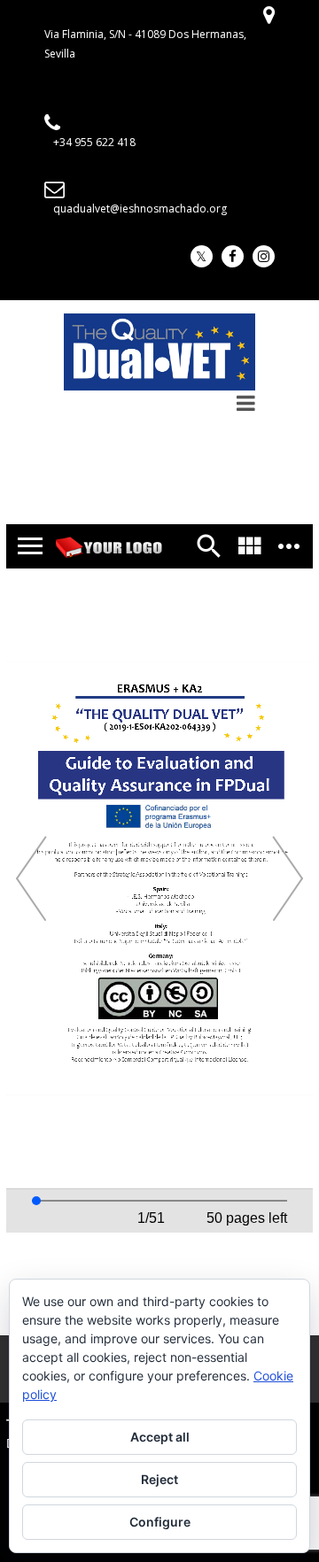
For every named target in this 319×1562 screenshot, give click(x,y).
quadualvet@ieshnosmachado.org (140, 208)
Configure (160, 1521)
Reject (159, 1479)
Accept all (160, 1436)
